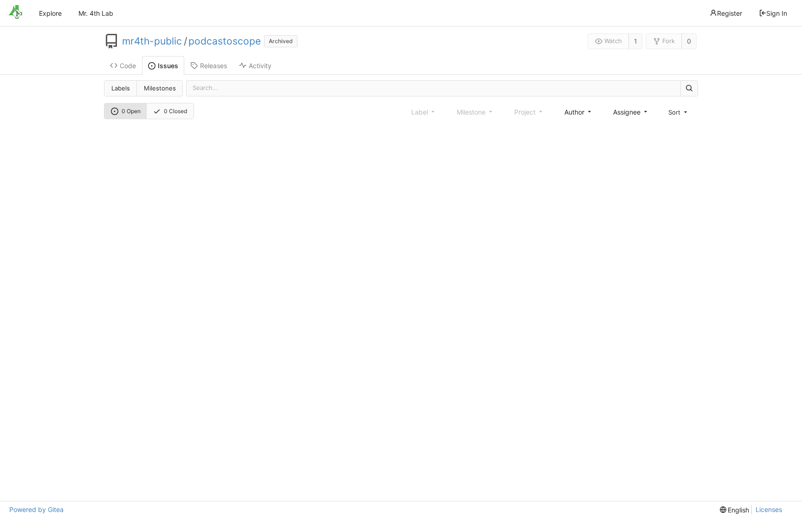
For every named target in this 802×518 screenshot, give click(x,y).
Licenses (769, 509)
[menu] (678, 112)
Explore (50, 13)
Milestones (160, 88)
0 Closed (175, 111)
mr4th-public (152, 41)
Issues (168, 66)
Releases (213, 66)
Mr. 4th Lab (95, 13)
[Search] (689, 88)
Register (729, 13)
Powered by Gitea (36, 509)
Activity (260, 66)
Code (128, 66)
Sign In (776, 13)
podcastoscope (224, 41)
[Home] (15, 13)
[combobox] (578, 112)
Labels (120, 88)
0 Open (131, 111)
